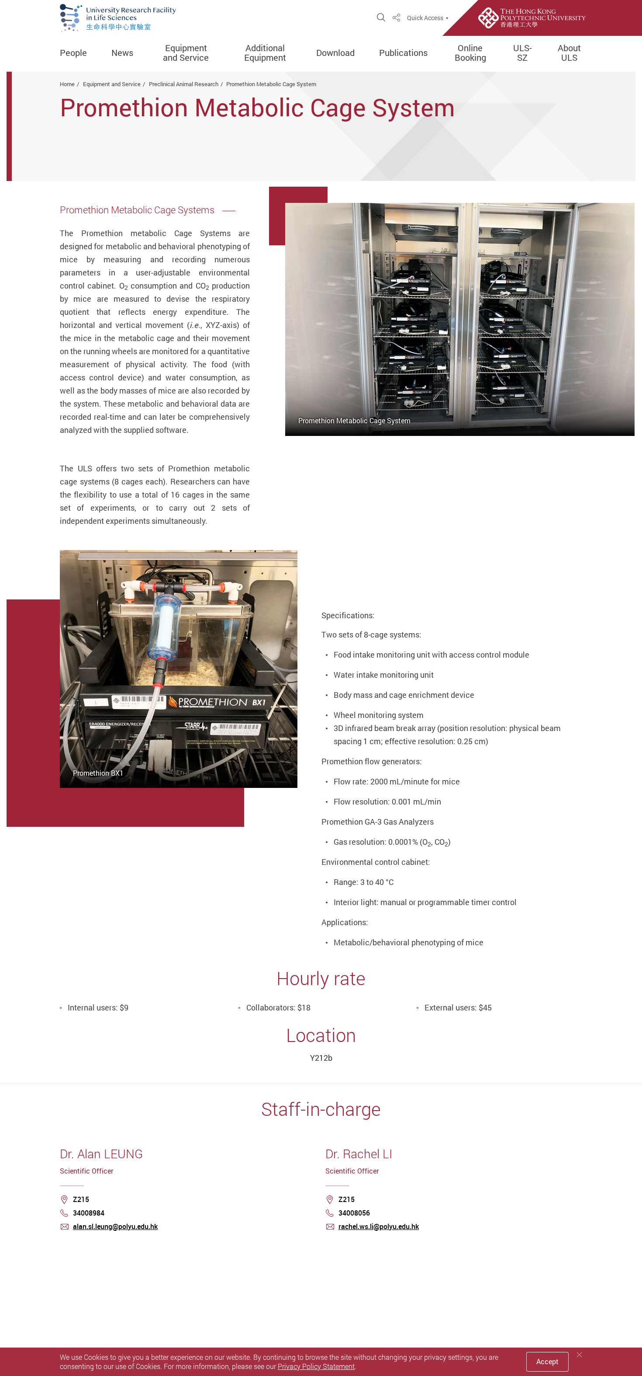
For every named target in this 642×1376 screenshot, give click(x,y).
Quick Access (425, 17)
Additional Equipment (265, 53)
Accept (547, 1361)
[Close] (579, 1354)
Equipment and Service (186, 53)
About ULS (569, 53)
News (122, 53)
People (73, 53)
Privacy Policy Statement (316, 1366)
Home (67, 84)
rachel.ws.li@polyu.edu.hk (378, 1226)
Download (335, 53)
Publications (403, 53)
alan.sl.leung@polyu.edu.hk (115, 1226)
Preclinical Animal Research (183, 84)
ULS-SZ (522, 53)
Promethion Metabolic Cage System (271, 84)
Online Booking (470, 53)
